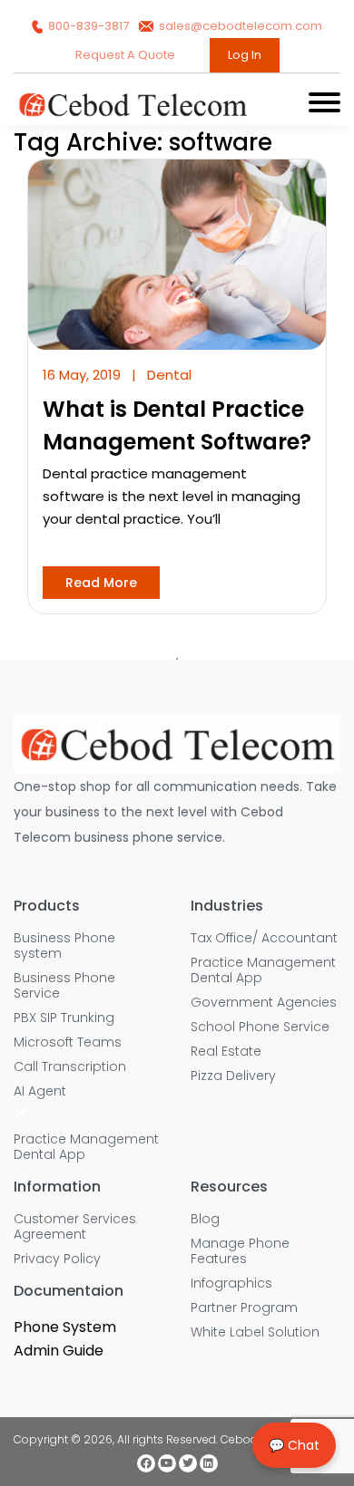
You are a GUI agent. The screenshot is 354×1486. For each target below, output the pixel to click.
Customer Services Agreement (75, 1226)
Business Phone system (64, 946)
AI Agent (40, 1091)
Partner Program (244, 1308)
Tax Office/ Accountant (264, 938)
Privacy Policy (57, 1259)
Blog (205, 1219)
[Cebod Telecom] (132, 113)
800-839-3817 (88, 25)
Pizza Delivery (233, 1076)
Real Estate (226, 1051)
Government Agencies (264, 1002)
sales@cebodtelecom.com (239, 25)
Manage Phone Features (240, 1251)
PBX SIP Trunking (64, 1018)
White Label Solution (255, 1332)
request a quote (126, 54)
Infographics (231, 1283)
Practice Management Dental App (86, 1147)
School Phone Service (260, 1027)
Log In (244, 54)
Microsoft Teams (68, 1042)
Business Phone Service (64, 985)
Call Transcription (70, 1067)
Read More (101, 583)
